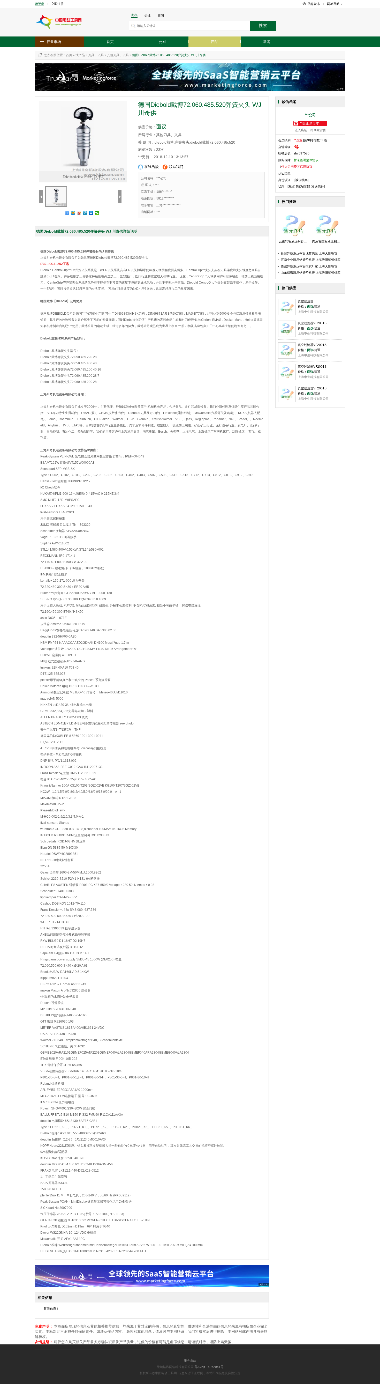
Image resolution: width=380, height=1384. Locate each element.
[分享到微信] (97, 213)
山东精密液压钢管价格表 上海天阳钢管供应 (310, 273)
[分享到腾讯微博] (85, 213)
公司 (162, 42)
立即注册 (57, 4)
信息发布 (314, 4)
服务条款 (190, 1361)
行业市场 (54, 42)
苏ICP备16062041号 (209, 1367)
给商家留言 (318, 130)
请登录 (39, 4)
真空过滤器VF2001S (312, 323)
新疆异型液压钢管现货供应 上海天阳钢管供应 (312, 253)
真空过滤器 (305, 301)
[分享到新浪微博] (79, 213)
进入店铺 (301, 130)
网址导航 (333, 4)
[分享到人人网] (91, 213)
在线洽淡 (151, 167)
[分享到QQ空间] (73, 213)
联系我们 (176, 167)
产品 (214, 42)
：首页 (67, 55)
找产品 (80, 55)
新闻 (266, 42)
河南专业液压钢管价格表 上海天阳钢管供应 (310, 260)
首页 (110, 42)
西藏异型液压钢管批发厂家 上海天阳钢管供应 (312, 266)
